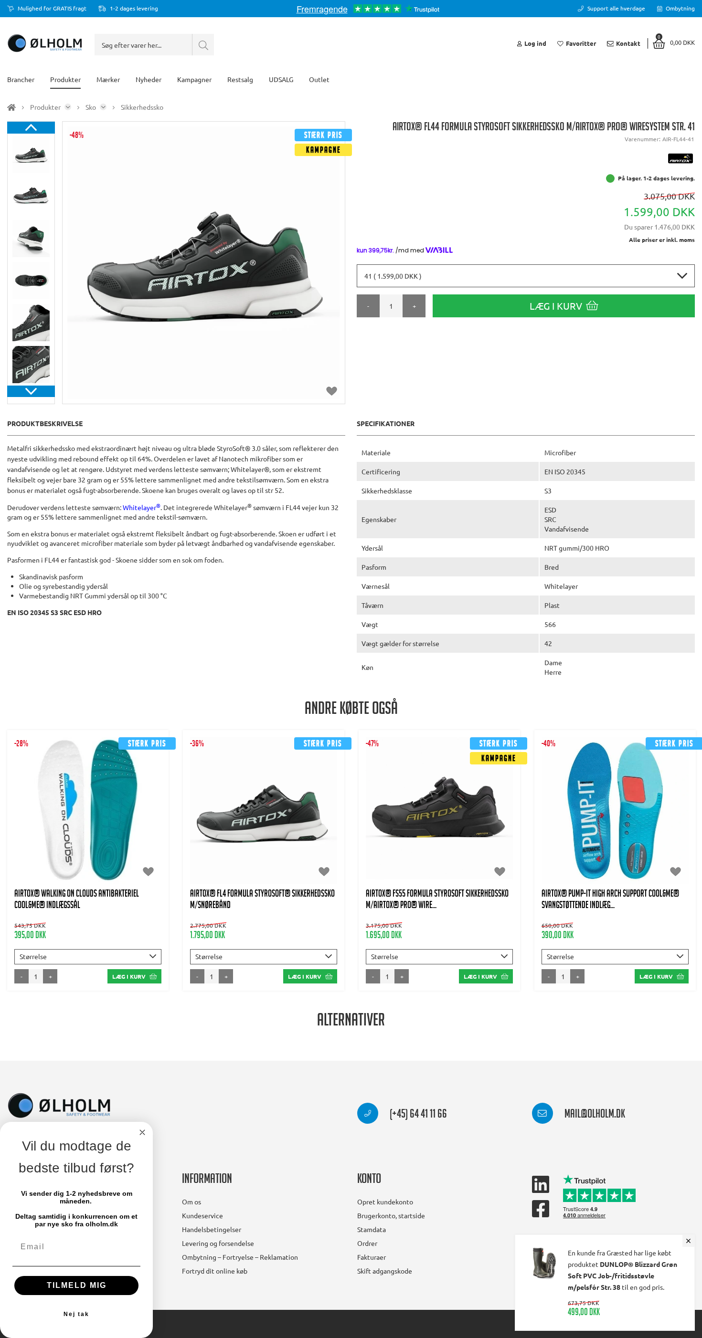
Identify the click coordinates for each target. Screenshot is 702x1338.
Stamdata (371, 1229)
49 (451, 844)
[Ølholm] (59, 1106)
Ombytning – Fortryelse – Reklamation (240, 1257)
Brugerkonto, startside (391, 1215)
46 (146, 825)
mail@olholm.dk (594, 1115)
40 (146, 806)
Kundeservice (202, 1215)
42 (53, 825)
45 (123, 825)
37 (76, 806)
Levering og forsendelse (218, 1243)
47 (88, 844)
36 (53, 806)
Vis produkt (88, 777)
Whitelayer (141, 507)
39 (123, 806)
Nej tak (76, 1314)
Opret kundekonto (385, 1201)
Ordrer (367, 1243)
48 (428, 844)
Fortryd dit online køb (214, 1270)
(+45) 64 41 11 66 (417, 1115)
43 (76, 825)
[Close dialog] (142, 1132)
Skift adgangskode (384, 1270)
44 (100, 825)
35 (29, 806)
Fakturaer (371, 1257)
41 (29, 825)
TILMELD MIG (76, 1285)
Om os (191, 1201)
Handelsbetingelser (211, 1229)
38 (100, 806)
